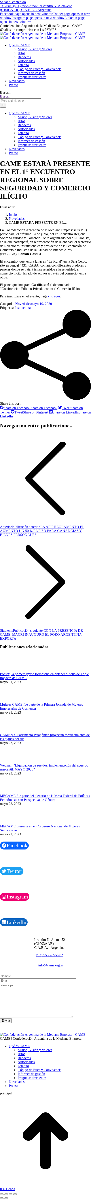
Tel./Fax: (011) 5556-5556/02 (20, 6)
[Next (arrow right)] (6, 1198)
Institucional (23, 308)
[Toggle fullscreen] (10, 1194)
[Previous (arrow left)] (2, 1198)
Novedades (23, 304)
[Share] (6, 1194)
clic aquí (54, 296)
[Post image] (12, 670)
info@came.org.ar (50, 965)
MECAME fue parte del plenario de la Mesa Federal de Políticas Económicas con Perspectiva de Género (45, 798)
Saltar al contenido (13, 2)
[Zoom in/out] (15, 1194)
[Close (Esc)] (2, 1194)
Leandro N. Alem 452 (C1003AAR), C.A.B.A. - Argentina (36, 8)
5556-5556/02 (49, 955)
